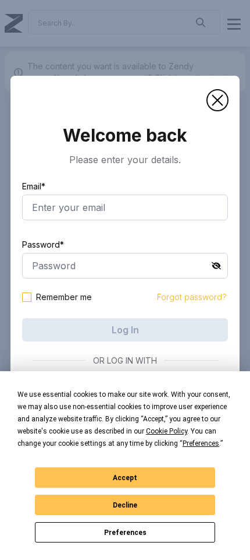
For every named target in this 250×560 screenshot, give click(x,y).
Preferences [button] (201, 443)
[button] (217, 100)
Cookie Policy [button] (166, 431)
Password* (43, 244)
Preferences (125, 533)
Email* (33, 186)
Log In (125, 330)
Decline (125, 505)
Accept (125, 478)
